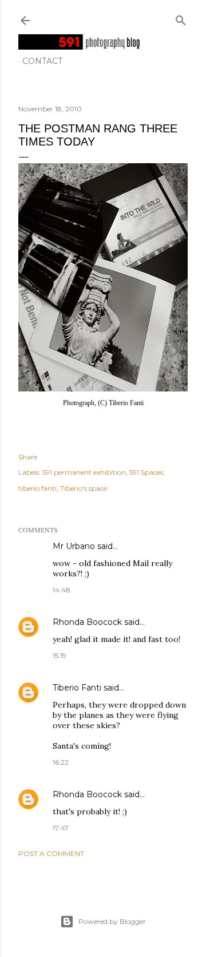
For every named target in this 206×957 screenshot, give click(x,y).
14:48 (61, 589)
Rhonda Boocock (87, 622)
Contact (42, 61)
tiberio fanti (37, 488)
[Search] (181, 18)
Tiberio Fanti (77, 688)
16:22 (61, 762)
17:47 (61, 827)
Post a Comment (51, 853)
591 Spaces (146, 472)
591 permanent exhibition (84, 472)
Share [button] (27, 457)
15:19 (59, 655)
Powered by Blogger (112, 921)
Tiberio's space (83, 488)
